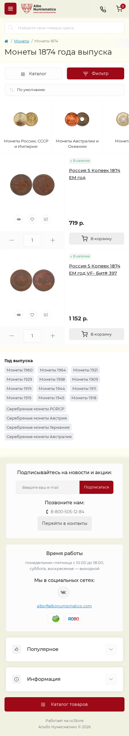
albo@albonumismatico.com (64, 606)
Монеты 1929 (19, 379)
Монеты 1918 (83, 397)
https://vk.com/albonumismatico (63, 592)
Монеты (21, 41)
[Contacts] (103, 8)
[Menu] (10, 9)
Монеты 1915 (19, 397)
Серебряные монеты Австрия (37, 418)
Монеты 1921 (85, 370)
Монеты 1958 (52, 379)
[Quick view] (18, 219)
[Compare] (45, 219)
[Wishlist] (32, 219)
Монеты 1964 (53, 370)
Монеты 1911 (84, 388)
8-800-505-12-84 (67, 511)
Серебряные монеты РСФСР (35, 408)
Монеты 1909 (85, 379)
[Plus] (52, 240)
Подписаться (96, 487)
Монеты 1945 (51, 397)
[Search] (11, 28)
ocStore (76, 720)
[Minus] (11, 240)
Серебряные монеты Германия (38, 427)
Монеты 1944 (52, 388)
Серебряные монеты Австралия (39, 436)
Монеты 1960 (20, 370)
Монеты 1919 (19, 388)
